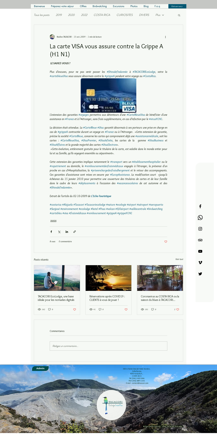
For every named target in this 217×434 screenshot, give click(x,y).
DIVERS (144, 15)
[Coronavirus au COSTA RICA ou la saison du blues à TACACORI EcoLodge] (160, 278)
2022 (84, 15)
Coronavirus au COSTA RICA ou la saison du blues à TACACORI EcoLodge (160, 298)
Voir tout (179, 259)
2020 (71, 15)
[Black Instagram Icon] (200, 228)
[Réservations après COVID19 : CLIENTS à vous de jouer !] (109, 278)
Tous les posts (41, 15)
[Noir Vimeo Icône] (200, 262)
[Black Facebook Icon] (200, 206)
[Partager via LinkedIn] (66, 231)
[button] (179, 15)
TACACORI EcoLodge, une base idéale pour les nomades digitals (56, 298)
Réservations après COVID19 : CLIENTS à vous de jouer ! (107, 298)
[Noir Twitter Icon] (200, 273)
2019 (59, 15)
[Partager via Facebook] (51, 231)
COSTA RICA (102, 15)
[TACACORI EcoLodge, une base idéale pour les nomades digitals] (57, 278)
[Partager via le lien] (74, 231)
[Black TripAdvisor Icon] (200, 240)
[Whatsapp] (200, 217)
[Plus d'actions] (165, 37)
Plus (157, 15)
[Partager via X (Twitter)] (59, 231)
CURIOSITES (124, 15)
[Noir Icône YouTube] (200, 251)
